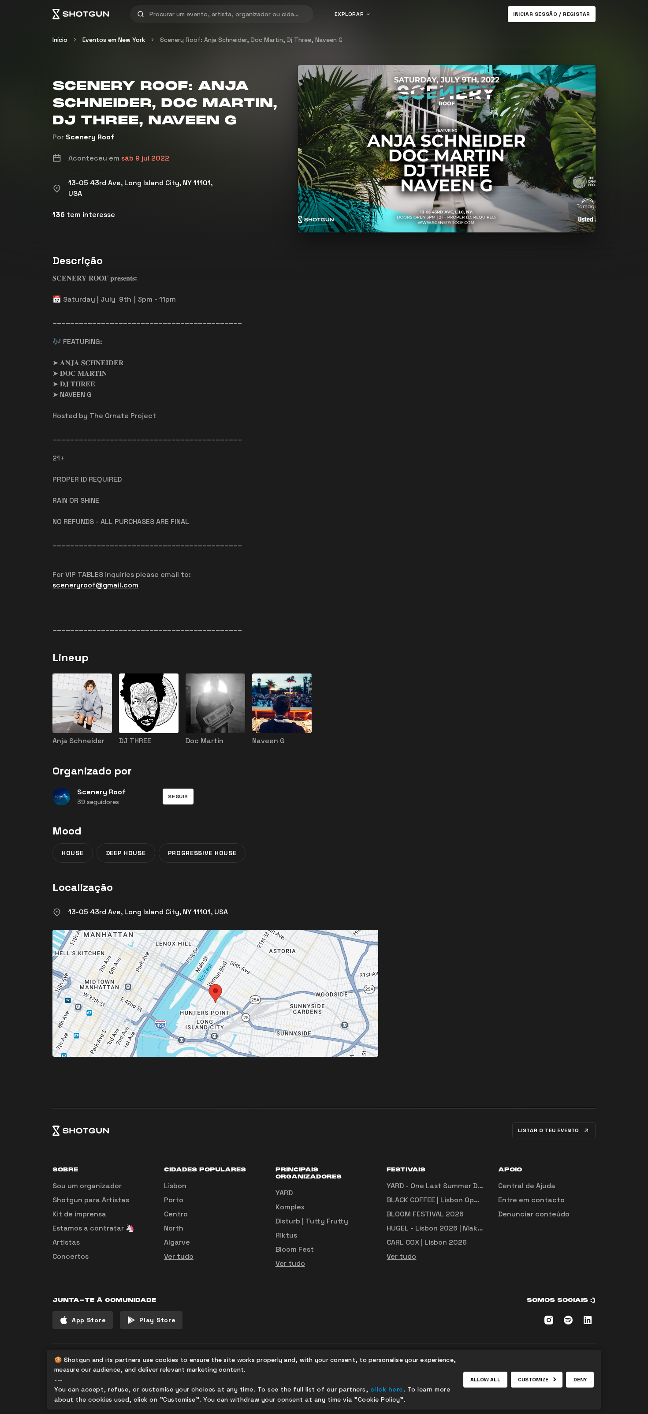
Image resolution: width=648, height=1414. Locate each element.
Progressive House (202, 853)
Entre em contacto (531, 1200)
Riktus (286, 1235)
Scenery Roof (90, 137)
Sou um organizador (87, 1185)
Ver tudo (179, 1256)
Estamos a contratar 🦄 (93, 1228)
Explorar (349, 14)
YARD (284, 1192)
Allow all (485, 1379)
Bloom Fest (295, 1249)
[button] (178, 796)
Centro (176, 1214)
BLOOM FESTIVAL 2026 (425, 1214)
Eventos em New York (113, 40)
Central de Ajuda (526, 1185)
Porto (173, 1200)
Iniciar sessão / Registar (551, 14)
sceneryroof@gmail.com (95, 585)
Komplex (290, 1207)
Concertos (70, 1256)
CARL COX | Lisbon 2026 (427, 1242)
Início (59, 40)
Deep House (126, 853)
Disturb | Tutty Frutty (312, 1221)
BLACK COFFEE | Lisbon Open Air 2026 (450, 1200)
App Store (89, 1320)
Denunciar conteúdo (534, 1214)
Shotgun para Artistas (90, 1200)
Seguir (178, 796)
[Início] (80, 14)
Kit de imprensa (79, 1214)
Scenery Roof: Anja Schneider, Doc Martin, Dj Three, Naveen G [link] (251, 40)
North (173, 1228)
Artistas (66, 1242)
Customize (533, 1379)
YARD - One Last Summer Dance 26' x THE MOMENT (474, 1185)
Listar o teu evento (548, 1130)
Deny (580, 1379)
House (73, 853)
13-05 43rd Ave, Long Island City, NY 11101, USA (148, 911)
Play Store (157, 1320)
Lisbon (175, 1185)
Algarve (177, 1242)
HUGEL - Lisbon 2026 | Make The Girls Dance (462, 1228)
